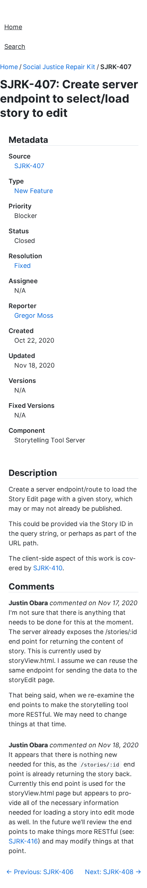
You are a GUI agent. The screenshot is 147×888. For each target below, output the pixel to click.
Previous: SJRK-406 (40, 872)
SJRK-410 (47, 568)
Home (13, 27)
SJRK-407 (116, 67)
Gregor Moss (33, 315)
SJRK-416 (23, 841)
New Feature (33, 190)
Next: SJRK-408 (113, 872)
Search (14, 46)
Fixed (22, 265)
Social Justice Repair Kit (59, 67)
